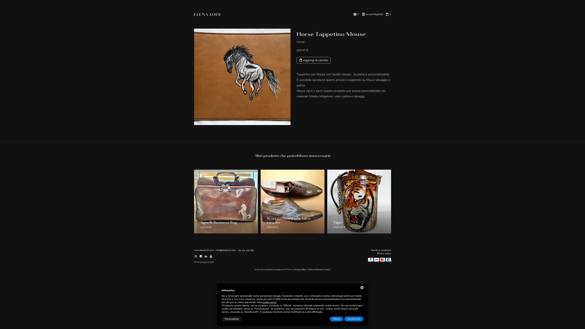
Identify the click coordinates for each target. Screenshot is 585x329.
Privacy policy (384, 253)
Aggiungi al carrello (313, 60)
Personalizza (232, 318)
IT (356, 14)
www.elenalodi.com (204, 250)
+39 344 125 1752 (246, 250)
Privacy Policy (300, 269)
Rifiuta (336, 318)
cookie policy (269, 302)
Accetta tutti (353, 318)
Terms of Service (315, 269)
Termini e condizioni (381, 250)
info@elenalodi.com (226, 250)
